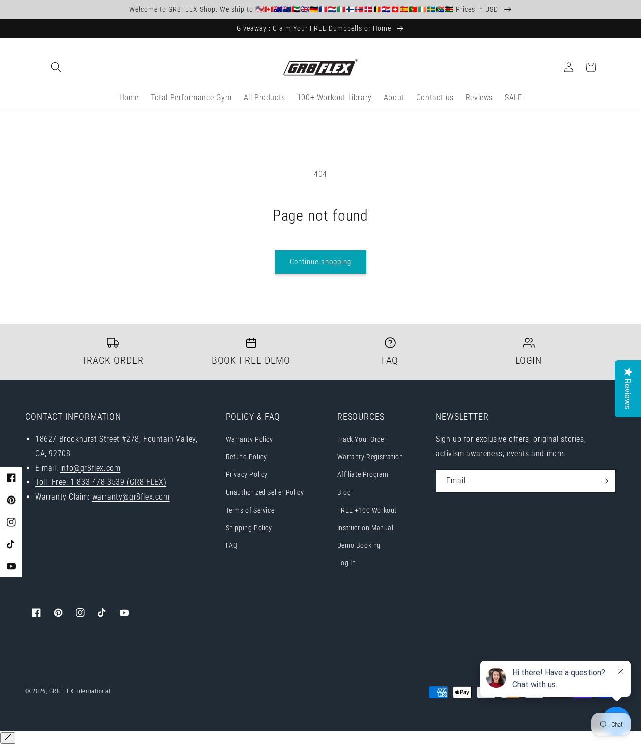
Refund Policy (246, 457)
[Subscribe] (604, 481)
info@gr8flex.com (90, 468)
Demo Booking (359, 545)
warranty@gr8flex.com (131, 497)
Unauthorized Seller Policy (265, 492)
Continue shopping (320, 261)
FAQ (232, 545)
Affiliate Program (363, 474)
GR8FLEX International (80, 691)
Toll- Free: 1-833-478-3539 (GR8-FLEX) (100, 482)
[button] (56, 67)
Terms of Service (250, 510)
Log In (346, 563)
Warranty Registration (370, 457)
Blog (344, 492)
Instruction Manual (365, 528)
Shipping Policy (249, 528)
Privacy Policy (247, 474)
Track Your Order (362, 439)
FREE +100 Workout (367, 510)
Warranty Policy (249, 439)
